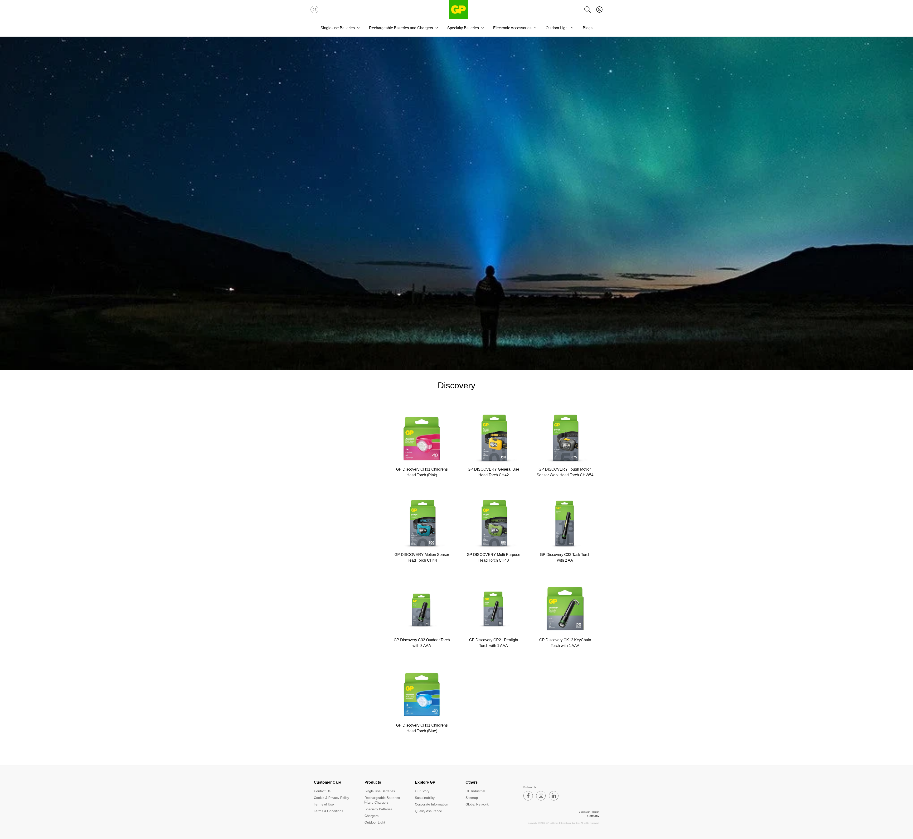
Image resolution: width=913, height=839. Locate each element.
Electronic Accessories (512, 28)
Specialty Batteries (463, 28)
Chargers (371, 816)
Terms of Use (324, 804)
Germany (593, 816)
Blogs (587, 28)
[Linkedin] (553, 795)
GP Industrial (475, 791)
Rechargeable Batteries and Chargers (382, 800)
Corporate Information (431, 804)
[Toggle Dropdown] (358, 28)
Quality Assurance (428, 811)
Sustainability (425, 798)
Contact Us (322, 791)
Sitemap (472, 798)
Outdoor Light (557, 28)
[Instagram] (541, 795)
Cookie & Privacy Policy (331, 798)
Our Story (422, 791)
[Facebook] (528, 795)
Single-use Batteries (338, 28)
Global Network (477, 804)
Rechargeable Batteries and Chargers (401, 28)
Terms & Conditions (328, 811)
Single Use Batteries (379, 791)
